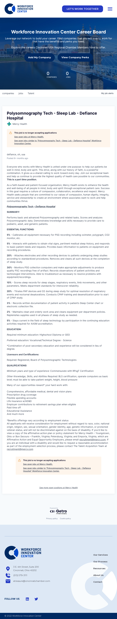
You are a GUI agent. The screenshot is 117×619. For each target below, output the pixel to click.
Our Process (100, 561)
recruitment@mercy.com (92, 439)
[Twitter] (36, 599)
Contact (97, 582)
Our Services (100, 555)
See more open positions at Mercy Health (58, 487)
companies (8, 93)
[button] (82, 8)
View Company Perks (75, 57)
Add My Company (39, 57)
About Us (98, 575)
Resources (99, 568)
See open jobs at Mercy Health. (29, 137)
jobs (21, 93)
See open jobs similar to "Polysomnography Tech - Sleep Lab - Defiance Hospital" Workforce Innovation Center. (57, 142)
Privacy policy (52, 518)
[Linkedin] (27, 599)
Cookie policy (65, 518)
